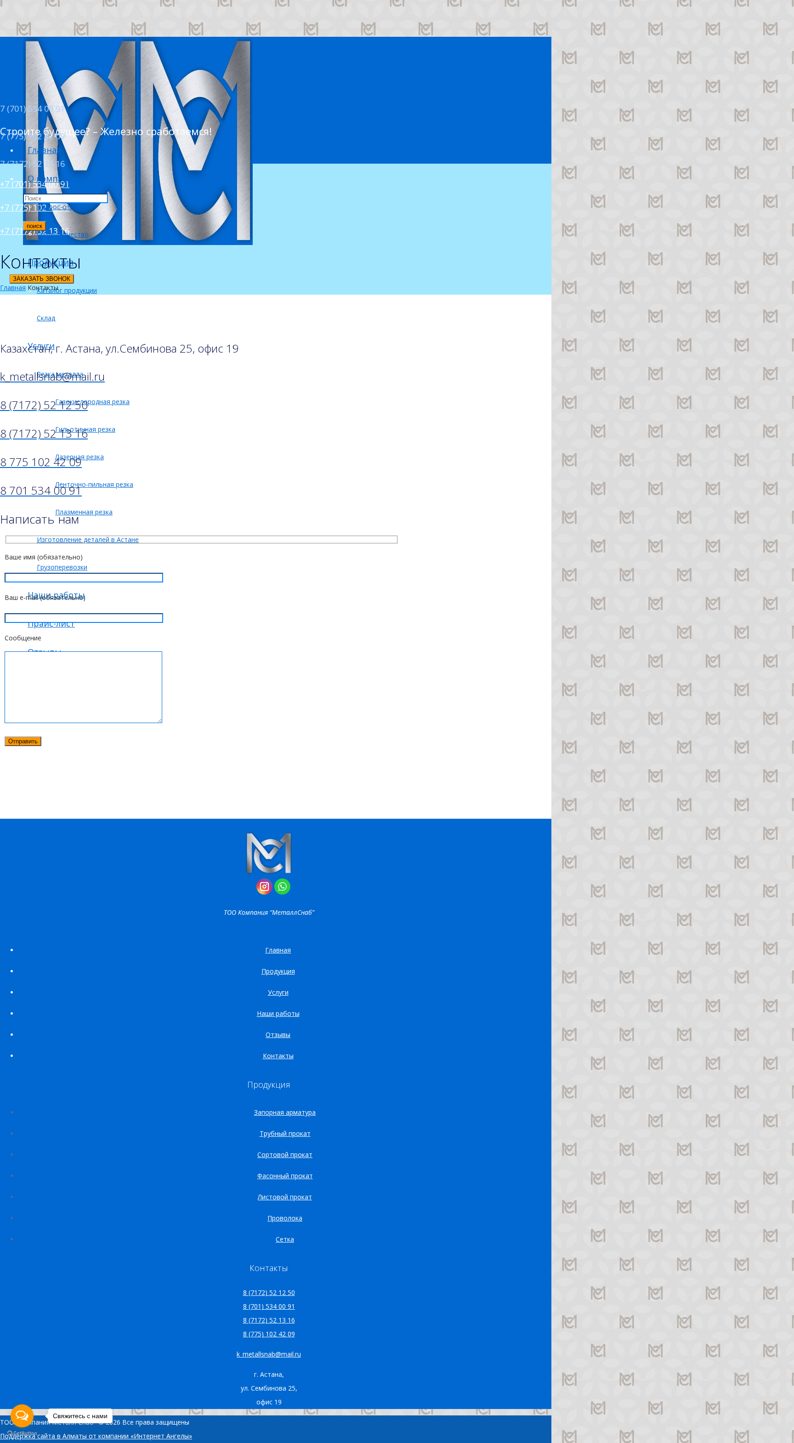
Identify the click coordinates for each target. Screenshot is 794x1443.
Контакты (278, 1055)
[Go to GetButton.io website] (22, 1434)
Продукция (278, 971)
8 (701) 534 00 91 (269, 1306)
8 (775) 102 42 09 (269, 1333)
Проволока (284, 1218)
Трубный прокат (285, 1133)
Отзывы (278, 1034)
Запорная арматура (285, 1112)
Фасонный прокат (285, 1175)
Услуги (278, 992)
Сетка (285, 1239)
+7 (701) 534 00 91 (34, 183)
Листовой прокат (285, 1196)
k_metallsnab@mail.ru (269, 1354)
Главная (13, 287)
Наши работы (278, 1013)
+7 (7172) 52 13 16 (34, 230)
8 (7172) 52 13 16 (269, 1320)
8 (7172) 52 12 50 (269, 1292)
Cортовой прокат (284, 1154)
